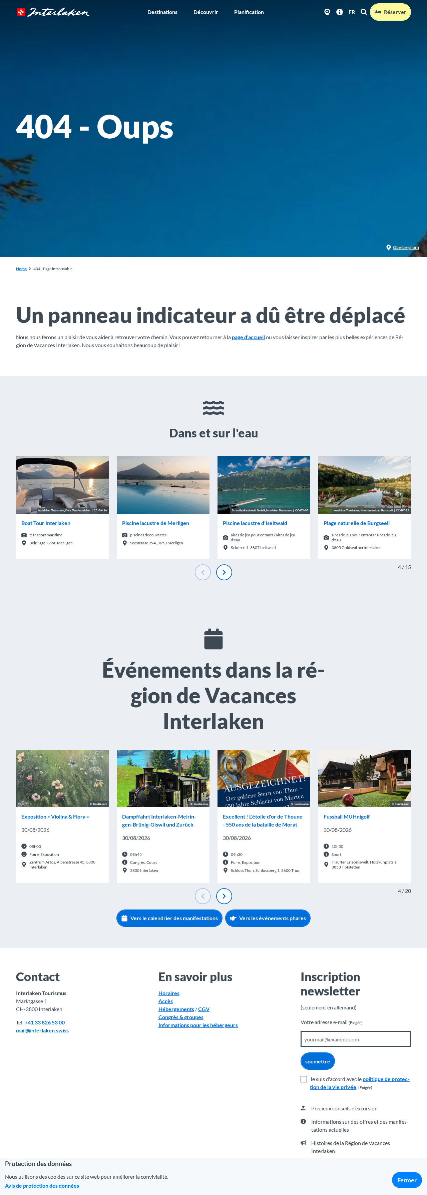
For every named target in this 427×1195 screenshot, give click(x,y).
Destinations (162, 12)
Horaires (168, 993)
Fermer (407, 1180)
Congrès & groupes (180, 1017)
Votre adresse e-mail (332, 1022)
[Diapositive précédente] (203, 572)
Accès (165, 1001)
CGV (203, 1009)
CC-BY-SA (100, 510)
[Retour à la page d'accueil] (53, 12)
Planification (249, 12)
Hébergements (176, 1009)
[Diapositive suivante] (224, 572)
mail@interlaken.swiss (42, 1030)
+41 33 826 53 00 (45, 1022)
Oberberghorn (406, 247)
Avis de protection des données (42, 1185)
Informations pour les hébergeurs (198, 1025)
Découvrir (205, 12)
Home (21, 268)
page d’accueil (248, 337)
